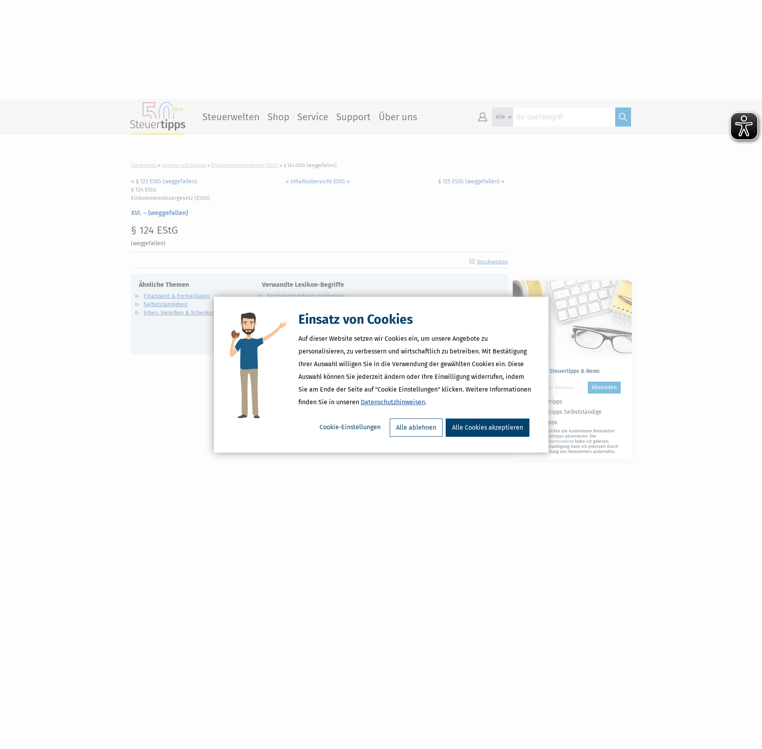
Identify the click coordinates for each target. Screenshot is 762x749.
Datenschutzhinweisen (393, 402)
